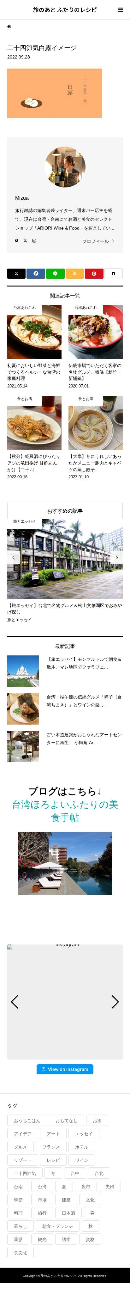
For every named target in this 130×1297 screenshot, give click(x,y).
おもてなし (67, 1120)
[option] (65, 571)
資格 (90, 1239)
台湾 (42, 1186)
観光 (42, 1239)
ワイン (81, 1160)
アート (53, 1133)
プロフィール (95, 241)
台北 (99, 1173)
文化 (90, 1199)
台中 (75, 1173)
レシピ (53, 1160)
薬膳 (18, 1239)
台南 (18, 1186)
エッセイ (84, 1133)
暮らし (20, 1226)
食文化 (20, 1252)
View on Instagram (68, 1069)
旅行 (42, 1213)
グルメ (20, 1146)
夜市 (85, 1186)
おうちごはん (27, 1120)
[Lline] (55, 274)
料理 (18, 1213)
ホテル (81, 1146)
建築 (66, 1199)
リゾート (23, 1160)
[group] (65, 1002)
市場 (42, 1199)
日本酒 (68, 1213)
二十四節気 (25, 1173)
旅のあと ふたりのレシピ (65, 9)
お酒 (97, 1120)
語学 (66, 1239)
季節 (18, 1199)
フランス (51, 1146)
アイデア (23, 1133)
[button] (65, 1055)
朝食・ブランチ (57, 1226)
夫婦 (109, 1186)
